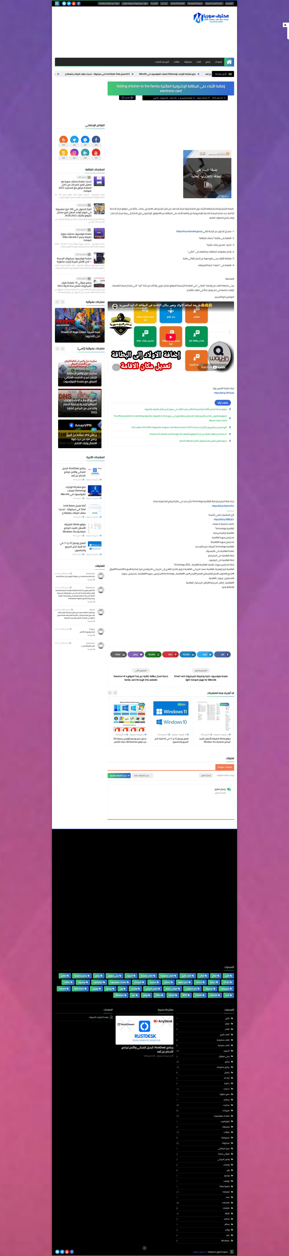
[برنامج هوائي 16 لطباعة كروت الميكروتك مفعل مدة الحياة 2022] (99, 282)
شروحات (218, 62)
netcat (171, 995)
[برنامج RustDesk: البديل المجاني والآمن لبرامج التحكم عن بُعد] (94, 472)
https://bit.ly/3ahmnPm (223, 505)
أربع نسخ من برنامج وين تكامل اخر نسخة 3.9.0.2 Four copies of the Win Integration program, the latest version (179, 427)
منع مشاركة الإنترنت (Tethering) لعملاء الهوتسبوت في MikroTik (207, 74)
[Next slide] (110, 693)
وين (154, 98)
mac (227, 995)
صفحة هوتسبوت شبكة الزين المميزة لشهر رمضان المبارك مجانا (81, 439)
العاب (198, 62)
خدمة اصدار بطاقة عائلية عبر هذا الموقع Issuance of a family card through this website (188, 434)
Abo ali (92, 609)
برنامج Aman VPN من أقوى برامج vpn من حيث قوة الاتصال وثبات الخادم (81, 408)
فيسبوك (81, 982)
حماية (212, 982)
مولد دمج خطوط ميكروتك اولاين (135, 3)
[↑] (144, 1248)
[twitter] (69, 3)
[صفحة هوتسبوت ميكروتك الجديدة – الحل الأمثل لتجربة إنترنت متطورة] (99, 258)
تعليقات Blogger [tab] (225, 767)
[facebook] (78, 3)
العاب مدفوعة (167, 976)
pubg (145, 995)
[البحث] (57, 3)
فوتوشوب (97, 982)
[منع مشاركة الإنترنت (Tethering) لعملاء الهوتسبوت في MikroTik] (94, 490)
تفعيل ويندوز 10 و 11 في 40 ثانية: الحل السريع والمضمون (171, 740)
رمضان (167, 982)
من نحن (164, 3)
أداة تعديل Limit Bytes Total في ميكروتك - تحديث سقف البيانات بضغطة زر (137, 74)
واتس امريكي (151, 989)
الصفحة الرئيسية (186, 98)
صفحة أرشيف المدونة (214, 3)
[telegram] (64, 3)
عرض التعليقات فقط (141, 775)
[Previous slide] (62, 349)
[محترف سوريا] (212, 18)
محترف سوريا (199, 1251)
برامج (208, 62)
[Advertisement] (110, 32)
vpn (133, 995)
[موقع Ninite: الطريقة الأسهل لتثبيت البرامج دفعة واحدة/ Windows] (94, 528)
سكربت (153, 982)
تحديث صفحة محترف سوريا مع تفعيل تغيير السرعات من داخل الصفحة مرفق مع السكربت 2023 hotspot (75, 186)
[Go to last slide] (115, 693)
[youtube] (74, 3)
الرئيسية (229, 3)
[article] (141, 675)
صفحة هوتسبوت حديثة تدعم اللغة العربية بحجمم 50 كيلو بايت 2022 (80, 334)
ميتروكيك (225, 989)
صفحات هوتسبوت (118, 982)
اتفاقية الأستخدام (177, 3)
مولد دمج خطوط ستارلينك (109, 3)
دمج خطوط (183, 982)
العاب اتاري (186, 976)
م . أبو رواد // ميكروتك (164, 1055)
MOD (185, 995)
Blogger (92, 629)
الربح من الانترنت (162, 62)
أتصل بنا (154, 3)
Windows (119, 995)
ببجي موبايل (113, 976)
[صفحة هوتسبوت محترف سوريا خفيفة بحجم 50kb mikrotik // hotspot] (99, 233)
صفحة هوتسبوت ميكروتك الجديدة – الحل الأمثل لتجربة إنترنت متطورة (74, 260)
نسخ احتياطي (191, 989)
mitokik (198, 995)
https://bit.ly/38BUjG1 (224, 519)
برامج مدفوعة (80, 976)
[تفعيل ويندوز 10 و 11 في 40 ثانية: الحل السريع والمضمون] (94, 546)
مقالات (177, 62)
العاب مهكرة (147, 976)
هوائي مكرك (171, 989)
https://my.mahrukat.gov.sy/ (189, 231)
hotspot (62, 989)
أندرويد (130, 976)
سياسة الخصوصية (195, 3)
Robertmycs (90, 587)
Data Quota (79, 989)
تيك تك (226, 982)
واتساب (134, 989)
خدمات (171, 98)
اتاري (227, 976)
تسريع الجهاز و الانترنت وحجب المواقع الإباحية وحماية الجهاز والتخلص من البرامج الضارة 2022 (80, 375)
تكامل (63, 976)
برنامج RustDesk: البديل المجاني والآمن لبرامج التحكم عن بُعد (74, 472)
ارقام (214, 976)
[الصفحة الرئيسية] (229, 62)
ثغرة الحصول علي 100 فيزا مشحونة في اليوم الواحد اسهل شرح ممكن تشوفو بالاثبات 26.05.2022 (74, 212)
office (158, 995)
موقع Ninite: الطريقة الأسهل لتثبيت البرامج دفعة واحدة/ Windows (65, 74)
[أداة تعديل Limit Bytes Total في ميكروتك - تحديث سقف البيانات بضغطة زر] (94, 509)
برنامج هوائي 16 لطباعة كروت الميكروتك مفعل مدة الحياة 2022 (74, 284)
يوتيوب (95, 989)
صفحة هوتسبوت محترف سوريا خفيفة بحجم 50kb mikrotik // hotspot (76, 237)
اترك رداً (90, 579)
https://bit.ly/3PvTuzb (224, 393)
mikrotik (213, 995)
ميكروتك (188, 62)
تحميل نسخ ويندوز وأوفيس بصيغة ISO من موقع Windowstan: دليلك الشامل (129, 740)
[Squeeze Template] (232, 1252)
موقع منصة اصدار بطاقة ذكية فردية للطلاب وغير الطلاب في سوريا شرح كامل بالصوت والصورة (186, 409)
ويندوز (109, 989)
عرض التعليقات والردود (118, 775)
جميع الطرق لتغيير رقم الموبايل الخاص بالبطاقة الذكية (203, 441)
